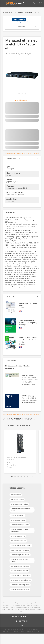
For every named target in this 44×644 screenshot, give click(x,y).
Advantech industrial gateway (20, 575)
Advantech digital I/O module (20, 555)
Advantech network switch (19, 504)
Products (21, 26)
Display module (16, 495)
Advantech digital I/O (17, 515)
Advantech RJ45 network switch (21, 545)
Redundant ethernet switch (19, 571)
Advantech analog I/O (18, 536)
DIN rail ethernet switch (18, 541)
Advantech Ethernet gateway (20, 585)
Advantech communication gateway (19, 560)
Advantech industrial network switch (20, 510)
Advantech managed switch (20, 525)
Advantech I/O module (18, 520)
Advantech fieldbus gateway (20, 589)
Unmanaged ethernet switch (20, 566)
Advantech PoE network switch (21, 580)
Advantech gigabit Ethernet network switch (19, 530)
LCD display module (17, 499)
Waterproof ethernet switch (20, 550)
